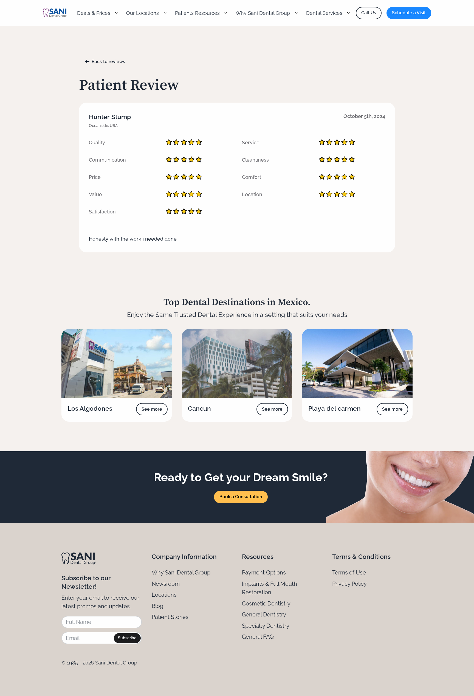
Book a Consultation (240, 496)
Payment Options (264, 572)
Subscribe (127, 638)
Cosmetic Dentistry (266, 603)
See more (152, 409)
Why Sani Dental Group (181, 572)
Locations (164, 594)
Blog (157, 606)
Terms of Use (349, 572)
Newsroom (166, 584)
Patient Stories (170, 617)
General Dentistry (264, 614)
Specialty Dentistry (265, 625)
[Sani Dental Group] (55, 13)
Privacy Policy (349, 584)
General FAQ (258, 636)
